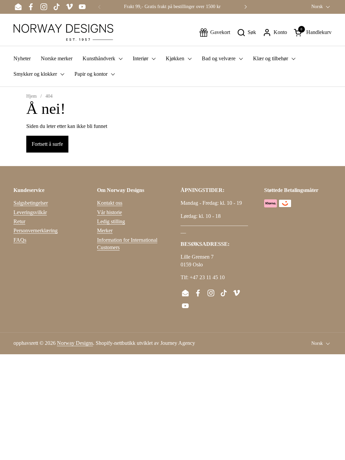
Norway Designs (75, 343)
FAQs (19, 240)
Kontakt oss (109, 203)
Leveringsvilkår (30, 212)
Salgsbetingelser (30, 203)
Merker (105, 230)
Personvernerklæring (35, 230)
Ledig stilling (111, 221)
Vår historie (109, 212)
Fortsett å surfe (47, 144)
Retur (19, 221)
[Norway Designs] (63, 32)
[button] (246, 32)
